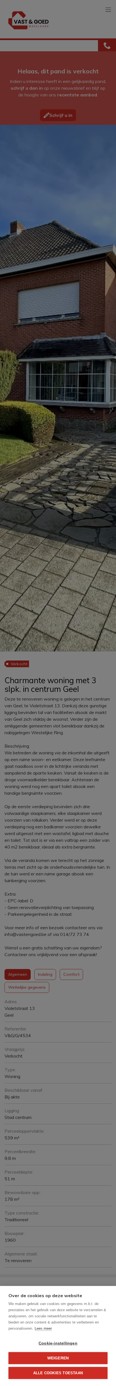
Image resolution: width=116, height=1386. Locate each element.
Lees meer (43, 1328)
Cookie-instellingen (58, 1343)
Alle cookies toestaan (58, 1373)
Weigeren (58, 1358)
